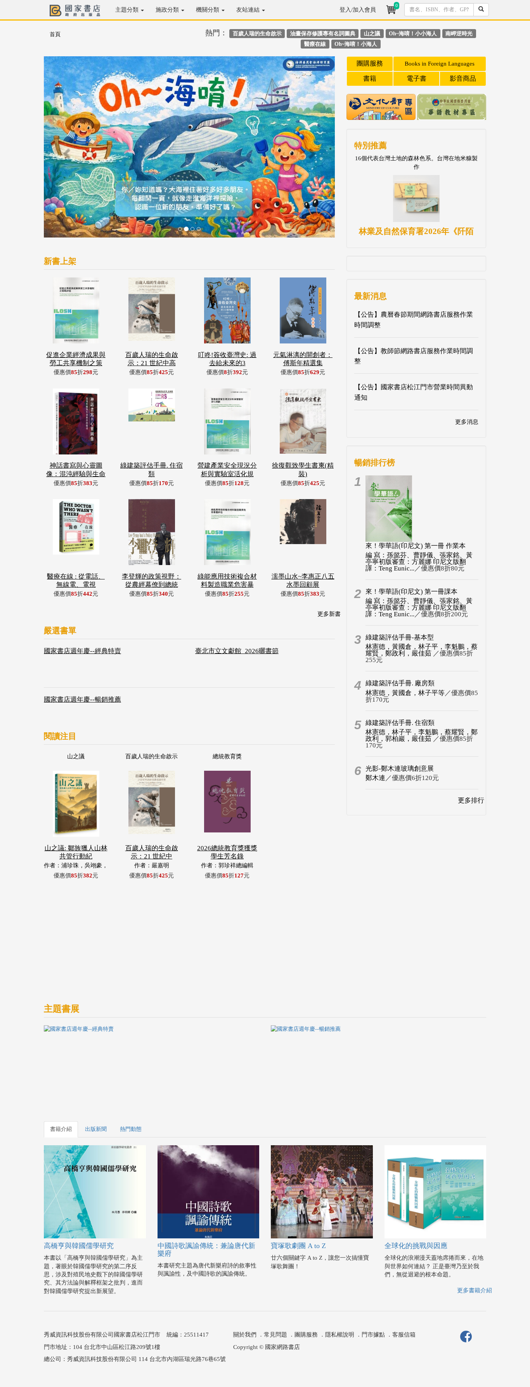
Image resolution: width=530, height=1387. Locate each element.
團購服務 (370, 63)
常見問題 (275, 1335)
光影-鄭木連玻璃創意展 (399, 768)
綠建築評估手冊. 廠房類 (400, 683)
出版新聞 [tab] (96, 1129)
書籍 (369, 78)
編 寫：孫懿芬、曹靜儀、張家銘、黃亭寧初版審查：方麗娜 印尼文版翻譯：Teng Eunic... (419, 561)
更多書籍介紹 (474, 1290)
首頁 (55, 34)
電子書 (416, 78)
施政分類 (168, 10)
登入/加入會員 (357, 10)
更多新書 (329, 614)
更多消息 (466, 422)
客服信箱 (404, 1335)
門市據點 (373, 1335)
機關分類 (208, 10)
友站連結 (248, 10)
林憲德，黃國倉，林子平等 (405, 693)
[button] (66, 150)
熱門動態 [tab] (131, 1129)
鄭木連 (375, 778)
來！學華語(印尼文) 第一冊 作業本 (415, 546)
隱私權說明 (339, 1335)
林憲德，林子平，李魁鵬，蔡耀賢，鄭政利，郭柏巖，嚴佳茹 (421, 735)
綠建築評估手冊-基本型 (399, 637)
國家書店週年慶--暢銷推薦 (82, 699)
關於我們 (244, 1335)
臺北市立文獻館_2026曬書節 (237, 651)
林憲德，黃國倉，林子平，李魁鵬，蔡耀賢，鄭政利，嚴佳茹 (421, 650)
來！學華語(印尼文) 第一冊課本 (411, 591)
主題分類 (127, 10)
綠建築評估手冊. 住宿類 (400, 722)
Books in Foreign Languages (440, 64)
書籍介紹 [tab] (61, 1129)
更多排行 (471, 800)
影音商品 (463, 78)
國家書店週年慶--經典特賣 (82, 651)
